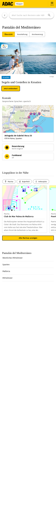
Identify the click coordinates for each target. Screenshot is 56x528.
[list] (28, 268)
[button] (49, 15)
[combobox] (31, 15)
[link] (28, 258)
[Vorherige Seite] (4, 15)
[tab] (8, 34)
